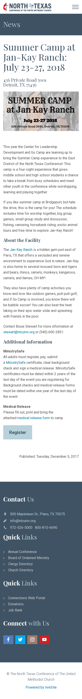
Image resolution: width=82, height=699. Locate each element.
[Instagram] (32, 639)
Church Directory (20, 570)
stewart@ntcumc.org (19, 332)
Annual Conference (22, 552)
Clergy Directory (20, 564)
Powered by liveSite (41, 687)
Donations (16, 604)
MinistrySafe (16, 363)
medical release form (33, 418)
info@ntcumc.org (23, 521)
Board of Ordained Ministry (28, 558)
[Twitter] (20, 639)
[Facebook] (8, 639)
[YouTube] (44, 639)
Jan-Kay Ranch (21, 250)
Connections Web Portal (26, 598)
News (11, 24)
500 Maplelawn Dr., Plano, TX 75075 (37, 514)
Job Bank (15, 610)
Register (17, 432)
